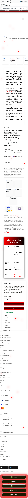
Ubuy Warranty (4, 360)
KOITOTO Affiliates (5, 390)
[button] (23, 19)
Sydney (2, 444)
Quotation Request (5, 340)
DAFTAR (14, 304)
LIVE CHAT (14, 494)
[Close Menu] (1, 6)
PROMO (15, 477)
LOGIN (7, 10)
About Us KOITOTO (5, 335)
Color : (7, 162)
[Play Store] (13, 468)
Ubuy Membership (5, 358)
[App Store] (4, 468)
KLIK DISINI (6, 232)
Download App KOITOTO (6, 372)
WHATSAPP (15, 490)
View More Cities (4, 457)
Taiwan (2, 446)
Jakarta (2, 454)
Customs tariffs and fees (7, 350)
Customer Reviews (5, 377)
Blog (1, 383)
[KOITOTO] (7, 5)
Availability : (7, 157)
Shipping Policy (4, 353)
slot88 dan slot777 (16, 118)
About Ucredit (4, 388)
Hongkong (3, 436)
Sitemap (2, 345)
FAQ (1, 385)
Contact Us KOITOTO (5, 337)
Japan (2, 449)
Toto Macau (3, 441)
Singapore (3, 439)
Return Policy (3, 380)
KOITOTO (8, 70)
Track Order (3, 348)
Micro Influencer (4, 355)
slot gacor (9, 91)
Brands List (3, 375)
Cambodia (3, 451)
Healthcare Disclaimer (6, 363)
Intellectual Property (5, 343)
